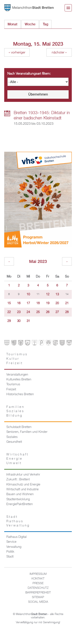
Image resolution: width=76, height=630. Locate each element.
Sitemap (38, 597)
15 (9, 303)
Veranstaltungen (17, 374)
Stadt (10, 556)
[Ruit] (62, 343)
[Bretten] (7, 343)
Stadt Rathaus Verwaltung (18, 521)
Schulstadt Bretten (18, 427)
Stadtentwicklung (18, 499)
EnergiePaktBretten (19, 504)
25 (38, 312)
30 (18, 321)
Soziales (12, 437)
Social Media (38, 601)
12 (47, 294)
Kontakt (38, 578)
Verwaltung (13, 546)
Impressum (38, 574)
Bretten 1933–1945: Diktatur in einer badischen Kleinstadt (42, 115)
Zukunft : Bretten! (18, 479)
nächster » (59, 52)
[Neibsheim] (48, 343)
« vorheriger (17, 52)
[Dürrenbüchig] (34, 343)
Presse (38, 583)
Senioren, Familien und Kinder (27, 431)
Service (11, 541)
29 (9, 321)
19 (47, 303)
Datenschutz (38, 587)
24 (28, 312)
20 (57, 303)
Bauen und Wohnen (20, 494)
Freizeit (11, 389)
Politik (10, 551)
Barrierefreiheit (38, 592)
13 (57, 294)
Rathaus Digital (16, 537)
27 (57, 312)
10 (28, 294)
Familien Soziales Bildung (15, 411)
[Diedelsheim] (27, 343)
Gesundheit (14, 441)
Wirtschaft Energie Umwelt (17, 459)
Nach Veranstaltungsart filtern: (29, 73)
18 (38, 303)
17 (28, 303)
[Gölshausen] (41, 343)
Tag (47, 24)
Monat (12, 24)
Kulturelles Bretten (18, 379)
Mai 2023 (38, 261)
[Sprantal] (69, 343)
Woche (30, 24)
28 (67, 312)
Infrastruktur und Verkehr (23, 474)
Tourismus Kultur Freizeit (17, 359)
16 (18, 303)
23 (18, 312)
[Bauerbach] (13, 343)
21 (67, 303)
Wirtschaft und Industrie (22, 489)
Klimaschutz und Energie (23, 484)
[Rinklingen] (55, 343)
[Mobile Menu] (68, 7)
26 (47, 312)
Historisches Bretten (20, 394)
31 (28, 321)
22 (9, 312)
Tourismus (13, 384)
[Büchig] (20, 343)
